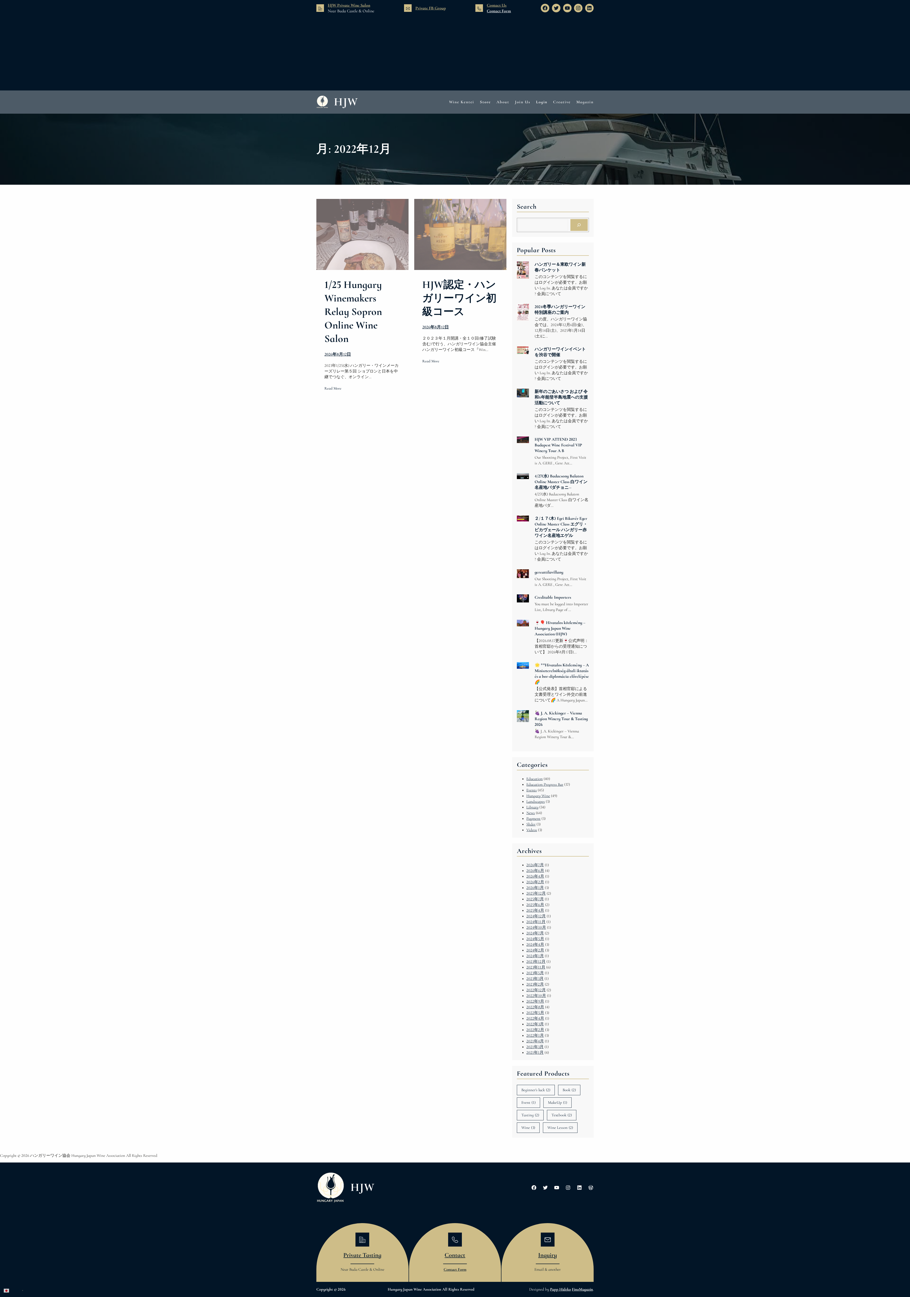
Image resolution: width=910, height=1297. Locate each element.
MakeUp (557, 1102)
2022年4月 (535, 1018)
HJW (346, 102)
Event (528, 1102)
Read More (332, 388)
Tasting (530, 1115)
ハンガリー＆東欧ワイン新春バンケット (560, 267)
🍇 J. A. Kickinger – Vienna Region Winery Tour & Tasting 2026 (561, 718)
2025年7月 (535, 899)
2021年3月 (535, 1046)
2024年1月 (535, 955)
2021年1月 (535, 1052)
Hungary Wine (538, 795)
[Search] (579, 225)
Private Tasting (362, 1255)
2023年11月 (535, 967)
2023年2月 (535, 984)
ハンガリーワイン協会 (366, 1289)
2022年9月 (535, 1001)
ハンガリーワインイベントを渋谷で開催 (560, 351)
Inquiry (547, 1255)
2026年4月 (535, 876)
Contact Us (496, 5)
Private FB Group (430, 8)
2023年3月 (535, 978)
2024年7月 (535, 933)
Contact (455, 1255)
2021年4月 (535, 1041)
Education (534, 778)
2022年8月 (535, 1007)
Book (569, 1089)
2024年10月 (536, 927)
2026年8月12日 (337, 354)
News (530, 812)
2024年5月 (535, 938)
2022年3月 (535, 1024)
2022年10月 (536, 995)
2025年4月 (535, 910)
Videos (531, 829)
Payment (533, 818)
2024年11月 (536, 921)
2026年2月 (535, 882)
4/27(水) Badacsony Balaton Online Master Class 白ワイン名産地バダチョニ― (561, 481)
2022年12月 (536, 989)
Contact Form (499, 10)
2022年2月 (535, 1029)
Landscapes (535, 801)
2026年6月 (535, 870)
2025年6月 (535, 904)
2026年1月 (535, 887)
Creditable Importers (553, 597)
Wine (528, 1127)
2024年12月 (536, 916)
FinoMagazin (582, 1289)
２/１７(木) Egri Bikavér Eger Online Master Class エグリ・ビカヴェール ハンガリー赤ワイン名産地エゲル (561, 527)
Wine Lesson (560, 1127)
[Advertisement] (455, 52)
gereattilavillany (549, 572)
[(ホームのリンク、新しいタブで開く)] (330, 1187)
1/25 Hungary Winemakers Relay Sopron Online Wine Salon (353, 311)
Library (532, 807)
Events (531, 790)
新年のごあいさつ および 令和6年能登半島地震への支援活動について (561, 397)
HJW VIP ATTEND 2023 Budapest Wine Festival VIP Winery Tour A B (558, 445)
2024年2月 (535, 950)
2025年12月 (536, 893)
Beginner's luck (535, 1089)
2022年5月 (535, 1012)
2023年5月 (535, 972)
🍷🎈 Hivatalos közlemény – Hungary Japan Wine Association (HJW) (560, 628)
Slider (531, 824)
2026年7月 (535, 864)
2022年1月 (535, 1035)
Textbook (561, 1115)
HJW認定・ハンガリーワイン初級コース (459, 298)
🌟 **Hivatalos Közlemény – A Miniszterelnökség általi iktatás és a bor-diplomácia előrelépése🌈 (562, 673)
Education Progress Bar (544, 784)
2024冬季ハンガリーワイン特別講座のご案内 (560, 309)
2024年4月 (535, 944)
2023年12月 (536, 961)
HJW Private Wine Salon (349, 5)
